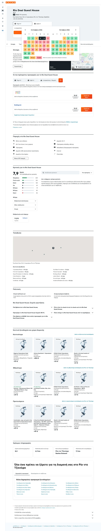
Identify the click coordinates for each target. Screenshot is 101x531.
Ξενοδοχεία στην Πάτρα (72, 487)
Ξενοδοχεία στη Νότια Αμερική (35, 526)
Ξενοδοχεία (23, 526)
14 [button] (25, 46)
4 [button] (40, 38)
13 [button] (48, 42)
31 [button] (72, 53)
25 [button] (40, 49)
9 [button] (32, 42)
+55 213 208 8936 (18, 19)
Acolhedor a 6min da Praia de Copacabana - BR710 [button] (81, 387)
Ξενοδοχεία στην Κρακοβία (24, 483)
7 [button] (60, 42)
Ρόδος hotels (69, 492)
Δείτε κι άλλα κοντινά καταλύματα (84, 334)
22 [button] (29, 49)
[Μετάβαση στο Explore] (3, 18)
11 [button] (40, 42)
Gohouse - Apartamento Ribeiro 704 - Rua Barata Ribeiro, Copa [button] (23, 389)
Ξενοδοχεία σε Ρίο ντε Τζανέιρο (64, 526)
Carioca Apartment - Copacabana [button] (42, 353)
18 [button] (40, 46)
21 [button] (25, 49)
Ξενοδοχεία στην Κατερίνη (48, 483)
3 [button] (36, 38)
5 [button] (44, 38)
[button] (2, 2)
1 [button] (64, 38)
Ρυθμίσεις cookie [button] (17, 127)
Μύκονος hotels (21, 492)
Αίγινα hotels (44, 494)
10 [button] (36, 42)
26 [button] (44, 49)
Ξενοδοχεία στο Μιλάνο (47, 487)
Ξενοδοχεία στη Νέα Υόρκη (24, 487)
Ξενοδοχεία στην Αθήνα (72, 483)
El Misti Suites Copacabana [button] (61, 353)
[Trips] (3, 26)
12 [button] (44, 42)
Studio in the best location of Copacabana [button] (81, 354)
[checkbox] (21, 219)
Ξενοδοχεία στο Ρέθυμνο (72, 485)
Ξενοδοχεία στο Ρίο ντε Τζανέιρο (80, 526)
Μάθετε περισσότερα (72, 122)
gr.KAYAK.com (16, 526)
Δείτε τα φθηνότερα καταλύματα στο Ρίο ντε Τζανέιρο (79, 367)
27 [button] (48, 49)
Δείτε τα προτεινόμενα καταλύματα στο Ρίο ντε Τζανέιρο (78, 401)
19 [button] (44, 46)
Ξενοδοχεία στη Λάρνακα (23, 489)
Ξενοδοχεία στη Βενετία (72, 489)
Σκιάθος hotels (69, 494)
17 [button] (36, 46)
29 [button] (29, 53)
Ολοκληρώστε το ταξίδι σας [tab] (38, 473)
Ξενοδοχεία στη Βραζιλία (49, 526)
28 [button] (25, 53)
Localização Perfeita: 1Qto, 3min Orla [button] (42, 389)
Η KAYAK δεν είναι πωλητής (23, 512)
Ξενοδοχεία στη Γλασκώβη (48, 489)
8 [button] (64, 42)
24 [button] (36, 49)
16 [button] (32, 46)
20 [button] (48, 46)
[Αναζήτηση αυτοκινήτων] (3, 13)
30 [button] (33, 53)
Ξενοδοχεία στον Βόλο (22, 485)
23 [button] (32, 49)
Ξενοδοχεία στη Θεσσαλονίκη (49, 485)
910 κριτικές (23, 14)
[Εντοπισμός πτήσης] (3, 21)
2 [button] (32, 38)
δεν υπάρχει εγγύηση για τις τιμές (47, 507)
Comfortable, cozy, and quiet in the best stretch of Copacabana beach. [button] (23, 420)
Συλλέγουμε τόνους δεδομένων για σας (26, 515)
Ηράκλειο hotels (45, 492)
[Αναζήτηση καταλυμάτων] (3, 10)
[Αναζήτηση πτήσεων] (3, 7)
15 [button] (29, 46)
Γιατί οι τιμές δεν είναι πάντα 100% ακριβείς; (28, 518)
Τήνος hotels (20, 494)
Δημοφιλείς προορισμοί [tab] (22, 473)
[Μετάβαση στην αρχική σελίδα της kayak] (11, 2)
